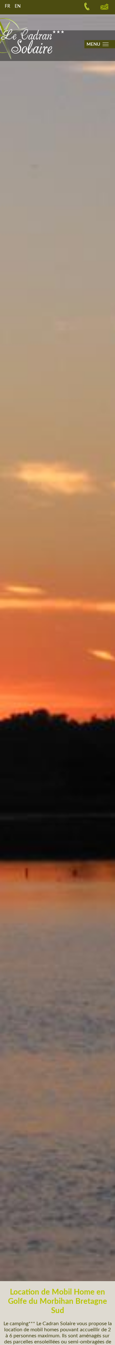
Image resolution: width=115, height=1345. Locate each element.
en (18, 6)
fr (7, 6)
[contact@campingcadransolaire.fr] (104, 6)
